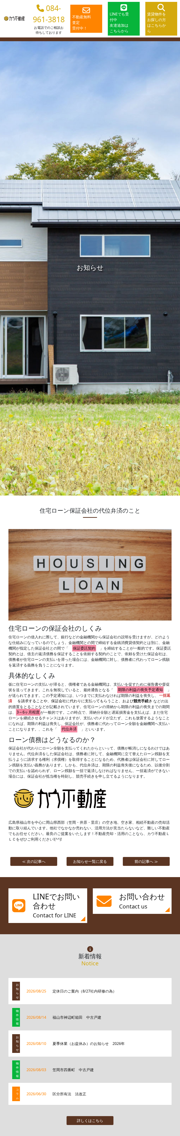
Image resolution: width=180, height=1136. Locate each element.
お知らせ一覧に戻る (90, 861)
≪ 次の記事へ (33, 861)
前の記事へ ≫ (146, 861)
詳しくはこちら (90, 1120)
